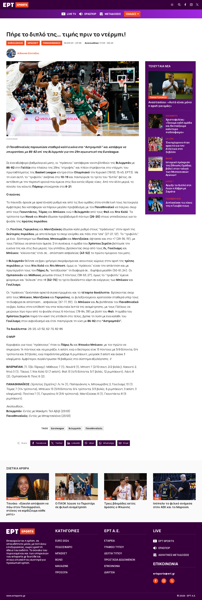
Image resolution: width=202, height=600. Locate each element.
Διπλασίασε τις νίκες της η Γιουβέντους (179, 204)
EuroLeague (15, 42)
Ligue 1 (169, 181)
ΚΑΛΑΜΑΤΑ (172, 115)
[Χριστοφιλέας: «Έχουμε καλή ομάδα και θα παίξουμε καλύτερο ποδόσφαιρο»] (155, 121)
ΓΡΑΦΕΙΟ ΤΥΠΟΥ (114, 547)
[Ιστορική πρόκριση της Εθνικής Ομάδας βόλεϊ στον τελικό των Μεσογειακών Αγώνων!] (155, 164)
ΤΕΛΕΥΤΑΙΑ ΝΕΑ (159, 66)
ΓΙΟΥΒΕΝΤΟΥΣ (173, 198)
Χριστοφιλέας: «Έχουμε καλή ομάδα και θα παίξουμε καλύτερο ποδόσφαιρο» (179, 126)
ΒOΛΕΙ (169, 158)
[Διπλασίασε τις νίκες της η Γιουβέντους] (155, 204)
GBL (59, 498)
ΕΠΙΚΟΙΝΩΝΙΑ (112, 566)
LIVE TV (71, 14)
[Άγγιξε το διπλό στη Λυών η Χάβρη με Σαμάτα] (155, 187)
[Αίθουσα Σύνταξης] (11, 53)
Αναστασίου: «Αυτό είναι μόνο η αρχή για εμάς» (170, 104)
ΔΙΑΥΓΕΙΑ (109, 572)
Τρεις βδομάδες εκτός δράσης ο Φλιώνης (120, 505)
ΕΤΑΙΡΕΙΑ (109, 540)
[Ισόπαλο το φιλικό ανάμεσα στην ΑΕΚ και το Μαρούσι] (174, 486)
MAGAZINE (61, 566)
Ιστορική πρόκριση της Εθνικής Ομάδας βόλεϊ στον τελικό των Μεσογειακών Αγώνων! (178, 169)
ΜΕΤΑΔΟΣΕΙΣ (113, 14)
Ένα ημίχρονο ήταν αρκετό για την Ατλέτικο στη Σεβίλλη (178, 147)
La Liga (170, 138)
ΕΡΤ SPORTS (166, 541)
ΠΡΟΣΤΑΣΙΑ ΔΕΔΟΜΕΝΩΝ (119, 559)
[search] (179, 4)
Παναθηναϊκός (94, 428)
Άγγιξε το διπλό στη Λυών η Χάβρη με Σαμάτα (178, 188)
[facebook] (185, 4)
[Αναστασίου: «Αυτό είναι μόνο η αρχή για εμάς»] (170, 85)
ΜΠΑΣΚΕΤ (33, 42)
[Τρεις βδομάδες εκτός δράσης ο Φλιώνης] (125, 486)
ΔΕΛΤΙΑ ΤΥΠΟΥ (113, 553)
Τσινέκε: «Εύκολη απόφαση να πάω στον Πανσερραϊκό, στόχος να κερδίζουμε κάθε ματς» (27, 508)
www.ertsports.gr (15, 596)
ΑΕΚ (108, 498)
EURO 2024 (62, 540)
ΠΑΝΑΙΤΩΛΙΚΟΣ (158, 97)
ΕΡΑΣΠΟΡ (90, 14)
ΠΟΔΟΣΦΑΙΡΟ (63, 547)
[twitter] (197, 4)
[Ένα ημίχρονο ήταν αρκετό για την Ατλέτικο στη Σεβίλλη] (155, 144)
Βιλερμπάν (75, 428)
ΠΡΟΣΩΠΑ (61, 572)
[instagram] (191, 4)
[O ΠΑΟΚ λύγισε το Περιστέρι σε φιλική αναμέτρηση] (76, 486)
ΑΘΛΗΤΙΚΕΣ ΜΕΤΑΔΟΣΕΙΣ (173, 555)
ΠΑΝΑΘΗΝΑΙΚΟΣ (52, 42)
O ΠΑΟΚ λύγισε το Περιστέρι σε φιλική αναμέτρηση (75, 505)
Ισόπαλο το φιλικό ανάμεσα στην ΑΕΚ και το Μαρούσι (172, 505)
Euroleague (57, 428)
